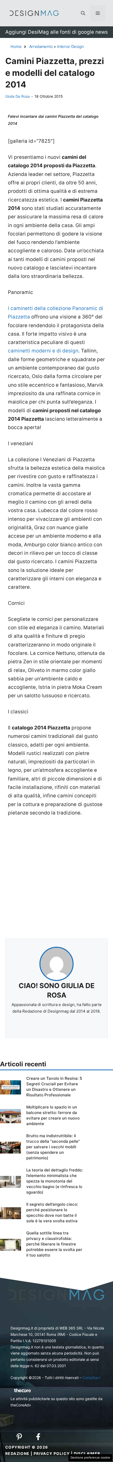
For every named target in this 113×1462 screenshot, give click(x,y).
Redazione (17, 1453)
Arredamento (41, 46)
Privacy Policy (52, 1453)
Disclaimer (87, 1453)
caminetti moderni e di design (43, 351)
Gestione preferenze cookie (90, 1457)
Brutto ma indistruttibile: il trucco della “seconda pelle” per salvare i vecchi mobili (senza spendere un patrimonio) (53, 1146)
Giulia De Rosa (17, 96)
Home (16, 46)
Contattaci (91, 1377)
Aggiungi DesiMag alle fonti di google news (56, 32)
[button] (83, 13)
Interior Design (70, 46)
